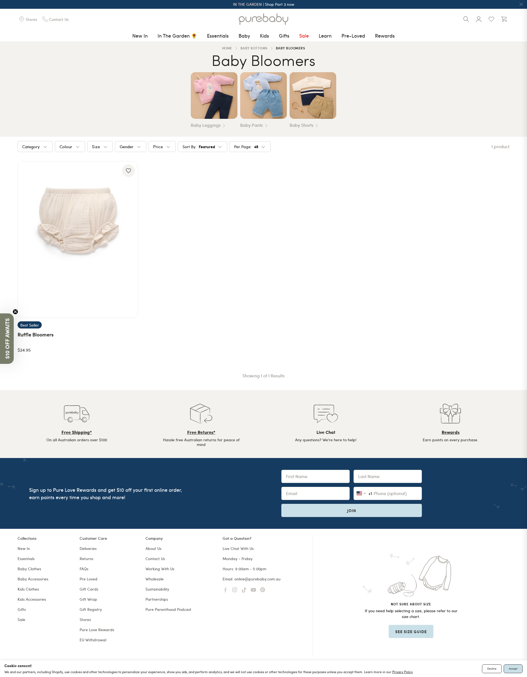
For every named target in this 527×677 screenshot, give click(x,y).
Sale (304, 35)
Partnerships (156, 599)
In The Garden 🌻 (177, 35)
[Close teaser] (15, 311)
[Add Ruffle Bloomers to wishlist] (128, 170)
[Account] (478, 19)
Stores (85, 619)
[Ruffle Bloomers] (78, 239)
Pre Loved (88, 579)
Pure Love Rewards (97, 629)
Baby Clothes (29, 568)
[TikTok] (244, 590)
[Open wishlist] (491, 19)
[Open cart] (503, 19)
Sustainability (157, 589)
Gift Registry (91, 609)
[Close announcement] (521, 4)
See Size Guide (411, 631)
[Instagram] (234, 590)
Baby (244, 35)
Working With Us (159, 568)
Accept (513, 668)
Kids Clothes (28, 589)
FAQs (84, 568)
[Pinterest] (262, 590)
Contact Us (155, 558)
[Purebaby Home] (263, 19)
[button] (7, 338)
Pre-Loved (353, 35)
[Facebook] (225, 590)
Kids (264, 35)
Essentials (218, 35)
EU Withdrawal (93, 639)
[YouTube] (253, 590)
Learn (325, 35)
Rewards (385, 35)
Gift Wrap (88, 599)
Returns (86, 558)
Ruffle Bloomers (36, 334)
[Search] (466, 19)
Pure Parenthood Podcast (168, 609)
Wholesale (154, 579)
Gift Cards (89, 589)
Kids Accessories (32, 599)
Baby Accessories (33, 579)
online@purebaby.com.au (257, 579)
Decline (492, 668)
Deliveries (88, 548)
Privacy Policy (402, 672)
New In (140, 35)
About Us (153, 548)
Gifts (284, 35)
